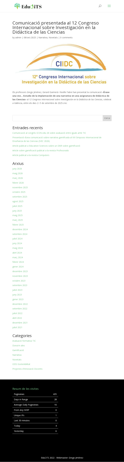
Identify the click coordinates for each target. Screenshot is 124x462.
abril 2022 (17, 317)
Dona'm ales (18, 345)
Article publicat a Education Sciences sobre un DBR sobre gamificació (46, 145)
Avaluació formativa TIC (24, 340)
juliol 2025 (17, 206)
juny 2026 (17, 168)
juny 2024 (17, 243)
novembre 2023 (20, 276)
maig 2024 (17, 248)
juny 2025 (17, 210)
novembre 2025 (20, 187)
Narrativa (42, 37)
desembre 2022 (20, 304)
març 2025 (17, 220)
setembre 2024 (19, 234)
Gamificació (18, 350)
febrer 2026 (18, 182)
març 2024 (17, 257)
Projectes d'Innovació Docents (27, 368)
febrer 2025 (18, 224)
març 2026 (17, 178)
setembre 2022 (19, 308)
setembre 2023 (19, 285)
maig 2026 (17, 173)
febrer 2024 (18, 261)
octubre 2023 (18, 280)
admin (18, 37)
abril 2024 (17, 252)
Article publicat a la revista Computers (30, 155)
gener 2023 (17, 299)
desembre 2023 (20, 271)
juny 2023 (17, 294)
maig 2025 (17, 215)
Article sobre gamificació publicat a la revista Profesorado (40, 150)
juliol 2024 (17, 238)
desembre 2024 (20, 229)
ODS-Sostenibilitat (21, 364)
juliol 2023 (17, 289)
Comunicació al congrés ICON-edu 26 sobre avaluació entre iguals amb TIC (49, 132)
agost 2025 (17, 201)
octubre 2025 (18, 191)
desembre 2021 (20, 322)
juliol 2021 (17, 327)
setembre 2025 (19, 196)
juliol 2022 (17, 313)
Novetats (53, 37)
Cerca (107, 118)
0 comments (66, 37)
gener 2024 (17, 266)
